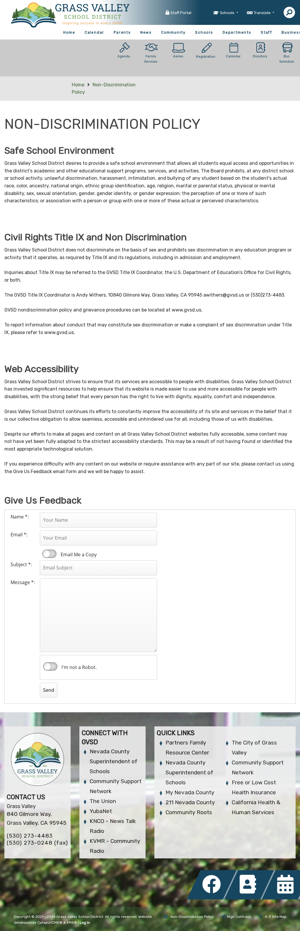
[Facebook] (213, 898)
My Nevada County (190, 792)
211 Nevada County (190, 802)
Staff (266, 32)
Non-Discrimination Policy (192, 917)
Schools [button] (227, 13)
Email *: (19, 534)
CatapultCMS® (50, 922)
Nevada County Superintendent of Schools (113, 761)
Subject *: (21, 564)
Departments (237, 32)
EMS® (72, 922)
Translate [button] (263, 13)
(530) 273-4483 (30, 835)
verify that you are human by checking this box (51, 667)
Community (173, 32)
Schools (204, 32)
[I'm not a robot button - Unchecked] (50, 666)
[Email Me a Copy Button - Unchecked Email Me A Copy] (49, 554)
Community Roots (189, 812)
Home (69, 32)
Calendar (94, 32)
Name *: (20, 517)
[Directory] (251, 898)
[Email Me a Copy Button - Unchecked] (49, 554)
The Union (103, 801)
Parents (122, 32)
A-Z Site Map (275, 917)
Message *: (23, 582)
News (146, 32)
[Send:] (25, 684)
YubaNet (101, 811)
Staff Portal (181, 13)
